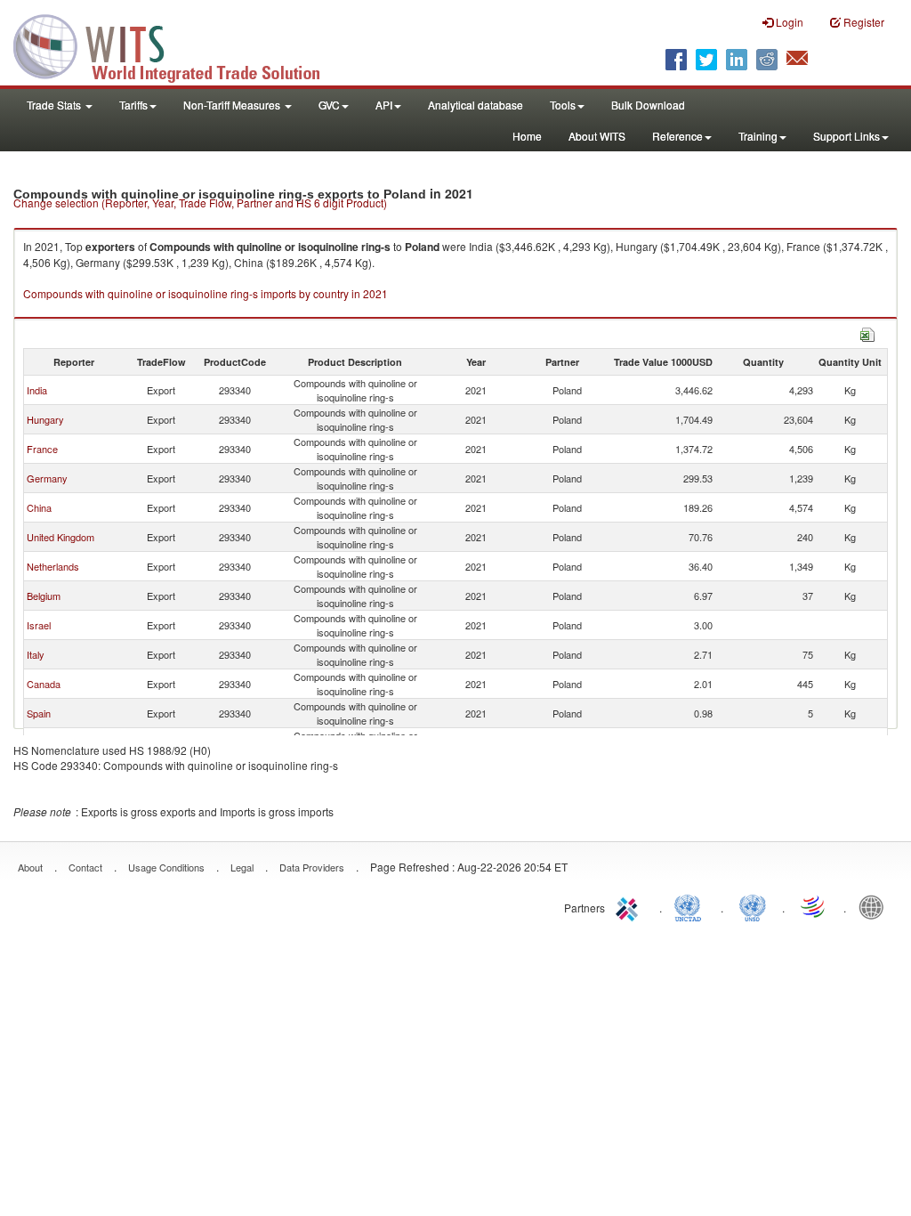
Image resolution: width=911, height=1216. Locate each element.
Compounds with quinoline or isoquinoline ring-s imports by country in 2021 (205, 293)
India (37, 390)
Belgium (43, 595)
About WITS (596, 135)
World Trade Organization (814, 906)
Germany (47, 478)
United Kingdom (60, 537)
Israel (39, 625)
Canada (43, 684)
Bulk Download (648, 104)
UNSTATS (752, 906)
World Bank (875, 906)
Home (527, 135)
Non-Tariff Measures (233, 104)
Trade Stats (55, 104)
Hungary (45, 419)
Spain (39, 713)
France (42, 449)
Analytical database (475, 104)
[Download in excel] (867, 332)
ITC (630, 906)
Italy (35, 654)
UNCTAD (691, 906)
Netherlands (53, 566)
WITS (178, 44)
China (39, 507)
